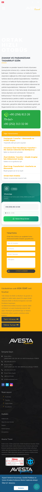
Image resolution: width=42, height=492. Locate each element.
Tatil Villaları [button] (9, 319)
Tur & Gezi (8, 397)
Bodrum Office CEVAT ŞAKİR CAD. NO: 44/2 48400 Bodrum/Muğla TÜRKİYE (21, 366)
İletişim (4, 425)
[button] (3, 2)
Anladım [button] (21, 488)
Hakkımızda (5, 418)
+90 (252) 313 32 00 (9, 370)
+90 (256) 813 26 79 (9, 361)
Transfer (7, 400)
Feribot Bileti (8, 403)
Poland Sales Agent (9, 373)
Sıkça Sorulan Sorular (8, 422)
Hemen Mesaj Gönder (22, 219)
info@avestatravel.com (10, 379)
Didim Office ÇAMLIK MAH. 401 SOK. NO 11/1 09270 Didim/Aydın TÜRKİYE (21, 357)
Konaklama (8, 407)
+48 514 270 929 (9, 376)
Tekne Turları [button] (9, 325)
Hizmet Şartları (6, 428)
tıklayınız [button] (12, 483)
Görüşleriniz (5, 432)
